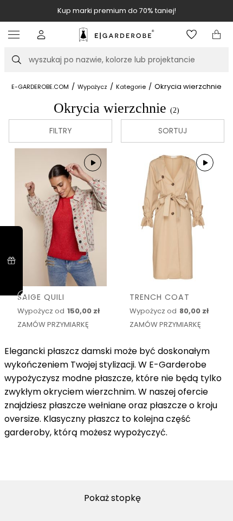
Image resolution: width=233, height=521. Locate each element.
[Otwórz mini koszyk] (216, 34)
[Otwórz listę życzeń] (191, 34)
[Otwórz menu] (16, 34)
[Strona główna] (116, 35)
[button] (41, 34)
